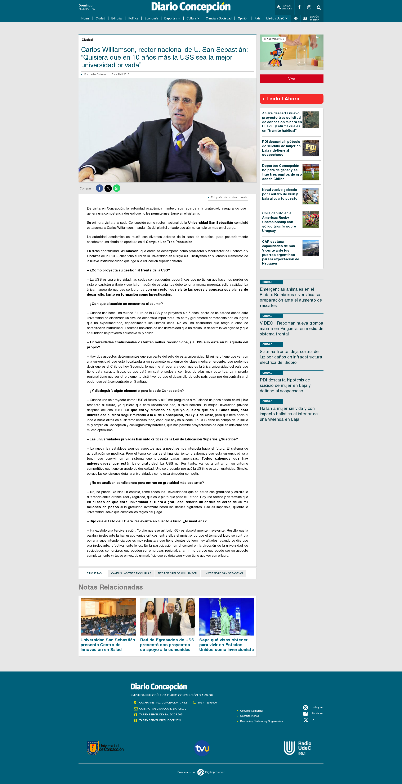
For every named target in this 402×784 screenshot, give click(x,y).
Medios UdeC (275, 18)
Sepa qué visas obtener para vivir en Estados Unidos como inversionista (226, 644)
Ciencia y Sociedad (219, 18)
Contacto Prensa (249, 716)
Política (133, 18)
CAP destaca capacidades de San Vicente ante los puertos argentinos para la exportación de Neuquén (280, 252)
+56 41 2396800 (207, 702)
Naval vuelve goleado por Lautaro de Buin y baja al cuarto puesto (280, 194)
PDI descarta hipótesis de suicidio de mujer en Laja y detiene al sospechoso (281, 148)
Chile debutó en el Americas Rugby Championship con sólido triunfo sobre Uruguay (279, 222)
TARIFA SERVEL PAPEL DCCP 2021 (160, 720)
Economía (151, 18)
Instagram (317, 707)
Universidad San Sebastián (223, 573)
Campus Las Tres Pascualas (131, 573)
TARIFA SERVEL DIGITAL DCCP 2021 (161, 714)
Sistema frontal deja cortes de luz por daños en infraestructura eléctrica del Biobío (291, 357)
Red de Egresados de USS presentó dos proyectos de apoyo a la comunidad (167, 644)
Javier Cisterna (97, 74)
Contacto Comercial (251, 710)
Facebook (317, 713)
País (257, 18)
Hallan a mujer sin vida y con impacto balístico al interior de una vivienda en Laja (289, 414)
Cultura (191, 18)
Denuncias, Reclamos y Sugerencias (261, 721)
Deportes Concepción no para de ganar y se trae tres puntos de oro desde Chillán (282, 172)
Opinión (243, 18)
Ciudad (100, 18)
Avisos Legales (287, 7)
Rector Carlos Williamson (177, 573)
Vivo (291, 79)
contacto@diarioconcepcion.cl (162, 708)
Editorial (116, 18)
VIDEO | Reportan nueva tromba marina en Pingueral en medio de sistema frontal (291, 328)
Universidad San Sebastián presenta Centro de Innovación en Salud (108, 644)
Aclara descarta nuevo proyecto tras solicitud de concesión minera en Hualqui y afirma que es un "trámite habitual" (282, 122)
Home (85, 18)
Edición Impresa (314, 18)
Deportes (170, 18)
